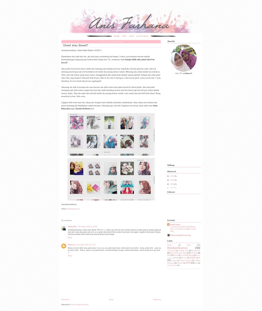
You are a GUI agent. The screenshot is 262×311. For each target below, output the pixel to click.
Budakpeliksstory (73, 209)
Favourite (194, 253)
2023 (172, 176)
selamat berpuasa (185, 260)
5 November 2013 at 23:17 (86, 245)
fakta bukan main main (178, 253)
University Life (172, 265)
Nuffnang (190, 255)
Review (184, 258)
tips (196, 263)
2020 (172, 184)
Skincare (180, 263)
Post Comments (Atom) (79, 304)
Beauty (169, 245)
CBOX (131, 36)
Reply (70, 237)
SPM (188, 263)
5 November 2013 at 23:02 (87, 226)
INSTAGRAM (142, 36)
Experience (196, 250)
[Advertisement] (111, 277)
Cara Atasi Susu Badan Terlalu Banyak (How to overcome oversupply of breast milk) (183, 229)
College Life (183, 250)
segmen (174, 260)
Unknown (71, 245)
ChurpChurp (171, 251)
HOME (117, 36)
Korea (176, 255)
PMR (177, 258)
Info (168, 255)
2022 (172, 180)
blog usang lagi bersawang (180, 235)
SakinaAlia (72, 226)
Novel (182, 255)
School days (194, 257)
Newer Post (65, 299)
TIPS (124, 36)
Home (111, 299)
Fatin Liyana (175, 224)
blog (188, 245)
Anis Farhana (77, 6)
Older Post (157, 299)
